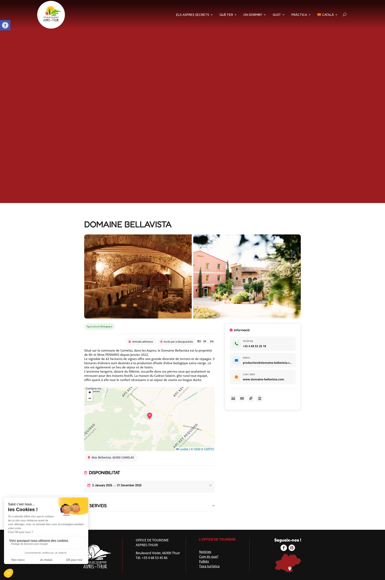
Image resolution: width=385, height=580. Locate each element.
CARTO (209, 449)
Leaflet (183, 449)
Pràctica (299, 15)
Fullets (204, 561)
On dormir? (252, 15)
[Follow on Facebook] (284, 548)
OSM (197, 449)
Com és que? (208, 556)
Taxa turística (209, 566)
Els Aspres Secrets (192, 15)
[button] (5, 25)
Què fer (226, 15)
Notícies (205, 552)
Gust (277, 15)
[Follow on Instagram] (292, 548)
